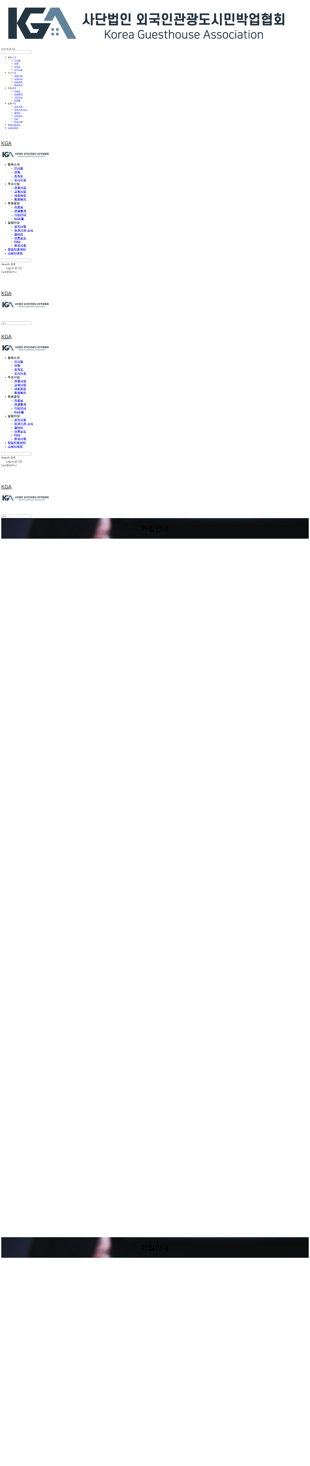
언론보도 (18, 115)
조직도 (17, 66)
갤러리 (17, 112)
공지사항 (18, 106)
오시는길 (18, 69)
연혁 (16, 63)
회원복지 (18, 84)
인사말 (17, 60)
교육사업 (18, 78)
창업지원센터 (14, 124)
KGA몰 (17, 100)
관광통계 (18, 94)
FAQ (16, 118)
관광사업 (18, 75)
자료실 (17, 91)
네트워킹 (18, 81)
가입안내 (18, 97)
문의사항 (18, 121)
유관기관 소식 (20, 109)
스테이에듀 (13, 127)
